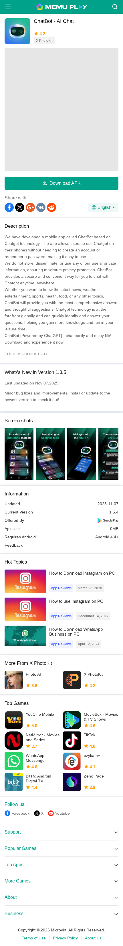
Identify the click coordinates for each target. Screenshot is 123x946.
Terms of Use (34, 938)
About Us (93, 938)
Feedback (14, 545)
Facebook (20, 813)
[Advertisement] (61, 109)
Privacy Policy (65, 938)
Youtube (62, 813)
